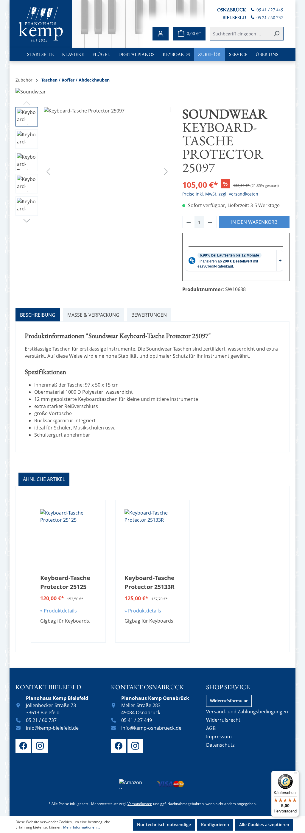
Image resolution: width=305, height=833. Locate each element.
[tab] (37, 314)
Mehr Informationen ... (81, 827)
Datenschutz (220, 745)
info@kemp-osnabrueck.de (151, 728)
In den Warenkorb (254, 222)
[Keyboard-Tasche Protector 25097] (107, 171)
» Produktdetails (58, 610)
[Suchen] (277, 33)
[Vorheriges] (48, 171)
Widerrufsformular (229, 701)
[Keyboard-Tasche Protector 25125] (68, 539)
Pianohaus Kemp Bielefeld (57, 698)
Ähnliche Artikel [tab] (44, 479)
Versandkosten (139, 803)
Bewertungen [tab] (149, 315)
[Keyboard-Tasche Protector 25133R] (153, 539)
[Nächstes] (165, 171)
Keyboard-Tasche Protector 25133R (150, 582)
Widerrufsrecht (223, 720)
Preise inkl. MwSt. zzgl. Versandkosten (220, 194)
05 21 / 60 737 (269, 17)
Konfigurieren (215, 824)
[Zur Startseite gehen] (41, 24)
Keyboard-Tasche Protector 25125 (65, 582)
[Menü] (295, 774)
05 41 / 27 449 (269, 10)
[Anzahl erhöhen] (210, 222)
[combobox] (240, 33)
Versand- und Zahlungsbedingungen (247, 711)
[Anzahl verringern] (188, 222)
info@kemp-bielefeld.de (52, 728)
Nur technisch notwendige (164, 824)
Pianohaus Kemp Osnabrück (155, 698)
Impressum (219, 736)
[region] (93, 171)
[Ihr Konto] (160, 33)
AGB (211, 728)
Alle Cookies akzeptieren (264, 824)
